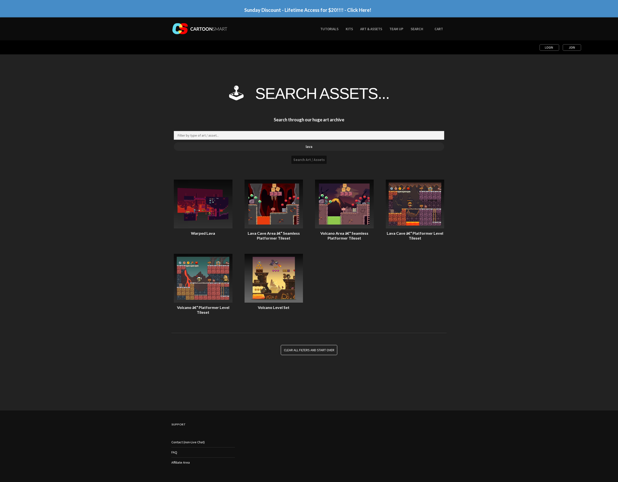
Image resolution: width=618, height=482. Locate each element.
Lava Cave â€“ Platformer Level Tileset (415, 235)
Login (549, 47)
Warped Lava (203, 233)
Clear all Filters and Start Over (309, 350)
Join (572, 47)
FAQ (174, 452)
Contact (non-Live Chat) (188, 442)
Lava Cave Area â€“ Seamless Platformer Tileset (274, 235)
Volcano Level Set (273, 307)
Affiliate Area (180, 462)
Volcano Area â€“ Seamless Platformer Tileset (344, 235)
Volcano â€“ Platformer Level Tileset (203, 309)
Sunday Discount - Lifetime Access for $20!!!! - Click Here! (307, 10)
